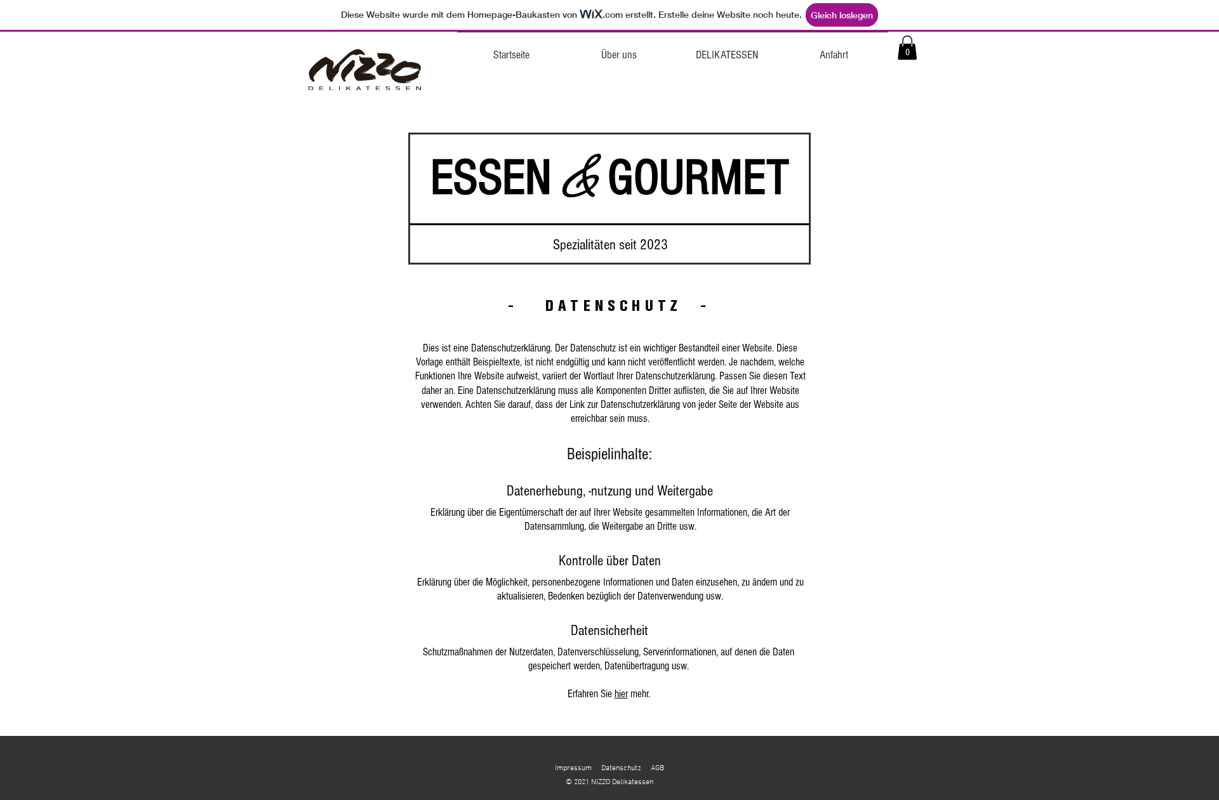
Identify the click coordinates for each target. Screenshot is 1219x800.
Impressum (573, 768)
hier (621, 694)
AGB (657, 768)
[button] (907, 48)
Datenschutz (621, 768)
